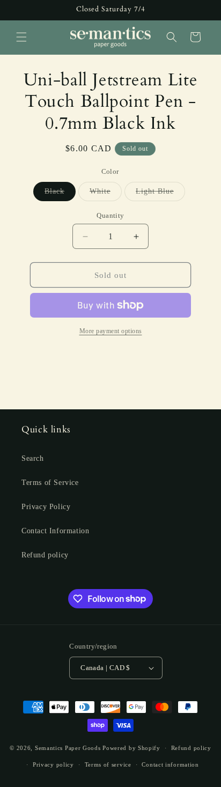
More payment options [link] (110, 331)
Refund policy (45, 555)
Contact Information (55, 531)
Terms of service (108, 764)
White (106, 194)
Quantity (110, 215)
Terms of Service (50, 483)
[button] (21, 37)
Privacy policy (53, 764)
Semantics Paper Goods (68, 748)
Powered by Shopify (131, 748)
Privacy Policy (45, 507)
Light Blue (160, 194)
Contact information (170, 764)
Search (32, 458)
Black (60, 194)
